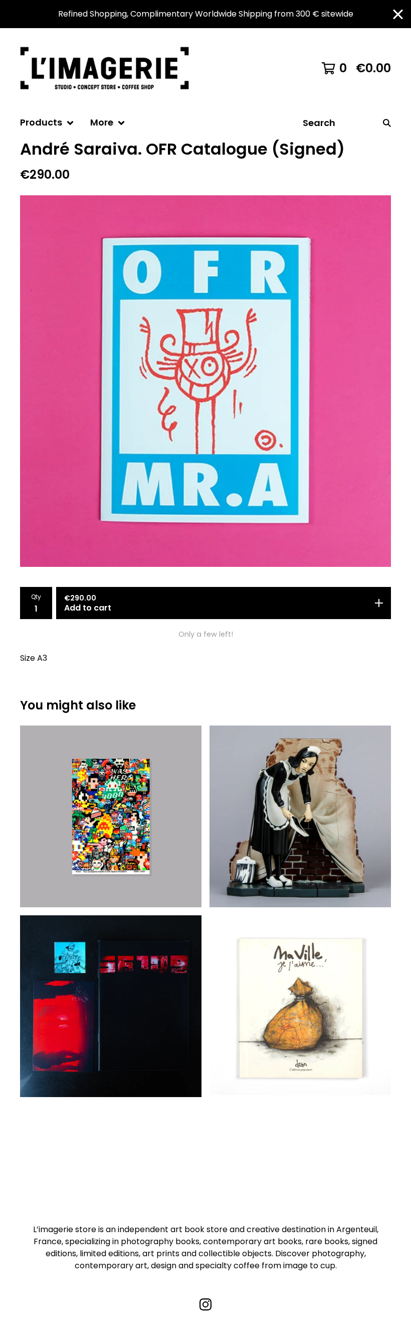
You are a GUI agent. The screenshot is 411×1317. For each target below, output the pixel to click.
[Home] (109, 68)
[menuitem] (47, 122)
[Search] (387, 122)
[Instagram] (205, 1304)
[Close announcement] (398, 14)
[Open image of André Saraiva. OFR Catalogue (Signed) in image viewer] (205, 381)
